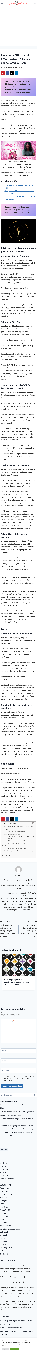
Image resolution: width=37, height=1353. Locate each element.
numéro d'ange (6, 1194)
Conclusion (8, 855)
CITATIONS (4, 1172)
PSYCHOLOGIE (6, 1204)
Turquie (3, 1241)
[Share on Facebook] (7, 73)
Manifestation (5, 1191)
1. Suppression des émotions (16, 832)
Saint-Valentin (5, 1226)
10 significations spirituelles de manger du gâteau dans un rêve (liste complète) (7, 929)
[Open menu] (2, 3)
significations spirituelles (10, 1229)
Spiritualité (4, 1232)
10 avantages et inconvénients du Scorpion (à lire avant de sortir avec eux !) (29, 929)
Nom (4, 1051)
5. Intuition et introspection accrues (18, 843)
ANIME (3, 1166)
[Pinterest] (6, 1149)
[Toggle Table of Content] (32, 823)
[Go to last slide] (5, 973)
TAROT (3, 1238)
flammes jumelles (7, 1182)
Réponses (4, 1216)
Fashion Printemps (7, 1179)
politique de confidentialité (11, 1328)
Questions (4, 1207)
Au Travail (4, 1169)
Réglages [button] (5, 1349)
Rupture (3, 1223)
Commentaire (8, 1021)
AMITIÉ (3, 1163)
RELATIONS (5, 1210)
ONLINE (3, 1198)
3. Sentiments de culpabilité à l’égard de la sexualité (20, 838)
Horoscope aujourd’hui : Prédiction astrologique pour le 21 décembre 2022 (17, 982)
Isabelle (6, 67)
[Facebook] (2, 1149)
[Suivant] (31, 973)
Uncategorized (6, 1248)
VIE (1, 1251)
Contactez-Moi (6, 1324)
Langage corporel (7, 1188)
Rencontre (4, 1213)
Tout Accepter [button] (14, 1349)
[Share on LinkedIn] (16, 73)
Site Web (5, 1070)
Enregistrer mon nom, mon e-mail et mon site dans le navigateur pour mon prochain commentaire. (19, 1078)
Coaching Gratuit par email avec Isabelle (16, 1321)
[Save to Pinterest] (3, 73)
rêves (2, 1220)
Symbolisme (5, 1235)
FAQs (5, 846)
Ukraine (3, 1245)
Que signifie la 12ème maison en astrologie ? (20, 852)
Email (5, 1061)
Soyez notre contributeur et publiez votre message (16, 1333)
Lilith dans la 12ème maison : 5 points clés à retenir (18, 828)
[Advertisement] (18, 26)
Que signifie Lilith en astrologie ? (17, 848)
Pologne (3, 1201)
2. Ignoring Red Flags (13, 834)
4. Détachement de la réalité (16, 841)
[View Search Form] (35, 3)
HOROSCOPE (5, 52)
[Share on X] (12, 73)
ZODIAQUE (4, 1254)
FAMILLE (4, 1176)
